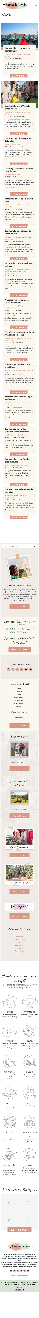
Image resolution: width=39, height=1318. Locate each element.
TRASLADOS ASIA (29, 1132)
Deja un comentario (19, 116)
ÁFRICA (19, 691)
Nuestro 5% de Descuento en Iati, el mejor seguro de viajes (29, 1046)
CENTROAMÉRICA (19, 697)
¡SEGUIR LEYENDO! (19, 76)
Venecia (7, 56)
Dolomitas (7, 144)
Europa (14, 54)
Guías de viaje (28, 306)
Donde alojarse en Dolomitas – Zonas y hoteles (19, 232)
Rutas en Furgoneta (10, 207)
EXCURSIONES (9, 1072)
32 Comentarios (18, 375)
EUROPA (19, 706)
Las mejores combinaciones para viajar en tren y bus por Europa (9, 1137)
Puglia (15, 465)
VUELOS (9, 1041)
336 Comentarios (18, 276)
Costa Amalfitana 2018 (23, 269)
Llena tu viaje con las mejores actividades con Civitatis (9, 1077)
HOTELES (9, 1012)
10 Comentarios (18, 177)
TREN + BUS (9, 1132)
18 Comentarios (18, 500)
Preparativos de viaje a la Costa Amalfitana (16, 301)
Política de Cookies (19, 1284)
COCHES (9, 1103)
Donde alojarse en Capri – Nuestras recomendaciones (17, 430)
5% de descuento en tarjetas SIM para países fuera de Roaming (29, 1170)
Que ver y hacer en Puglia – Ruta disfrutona (17, 460)
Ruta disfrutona (25, 54)
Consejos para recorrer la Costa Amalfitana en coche (19, 333)
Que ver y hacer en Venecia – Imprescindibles (18, 49)
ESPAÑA (19, 688)
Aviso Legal (24, 1282)
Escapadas (7, 54)
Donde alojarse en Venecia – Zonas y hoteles (17, 107)
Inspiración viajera (15, 271)
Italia (18, 54)
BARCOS (29, 1103)
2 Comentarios (17, 58)
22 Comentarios (18, 310)
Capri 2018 (7, 402)
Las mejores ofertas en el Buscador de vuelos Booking (9, 1046)
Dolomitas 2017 (17, 237)
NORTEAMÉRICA (20, 703)
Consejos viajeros (9, 269)
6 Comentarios (17, 209)
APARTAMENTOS (29, 1012)
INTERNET (29, 1165)
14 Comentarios (18, 342)
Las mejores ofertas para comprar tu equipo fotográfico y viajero (9, 1172)
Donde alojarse (9, 112)
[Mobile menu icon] (36, 5)
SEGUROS (29, 1041)
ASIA (19, 694)
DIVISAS (29, 1072)
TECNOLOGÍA (9, 1165)
